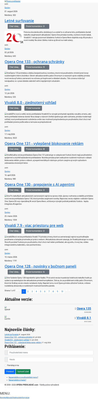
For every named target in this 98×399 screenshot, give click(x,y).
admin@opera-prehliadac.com (17, 390)
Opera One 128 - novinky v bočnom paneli (40, 266)
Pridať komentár (33, 108)
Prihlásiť (10, 371)
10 (62, 291)
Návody (9, 398)
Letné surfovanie (19, 20)
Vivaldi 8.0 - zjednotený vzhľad (30, 102)
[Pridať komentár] (47, 26)
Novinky (3, 398)
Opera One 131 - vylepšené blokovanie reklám (44, 143)
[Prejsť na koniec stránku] (69, 290)
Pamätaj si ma (13, 365)
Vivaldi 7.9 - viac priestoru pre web (34, 225)
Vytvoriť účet (23, 371)
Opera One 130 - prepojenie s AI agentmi (40, 184)
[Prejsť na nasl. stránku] (66, 290)
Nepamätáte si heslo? (17, 380)
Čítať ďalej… (14, 26)
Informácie (25, 398)
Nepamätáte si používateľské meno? (23, 377)
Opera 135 (84, 308)
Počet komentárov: (35, 26)
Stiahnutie (16, 398)
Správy (7, 8)
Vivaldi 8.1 (84, 318)
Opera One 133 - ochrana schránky (34, 61)
